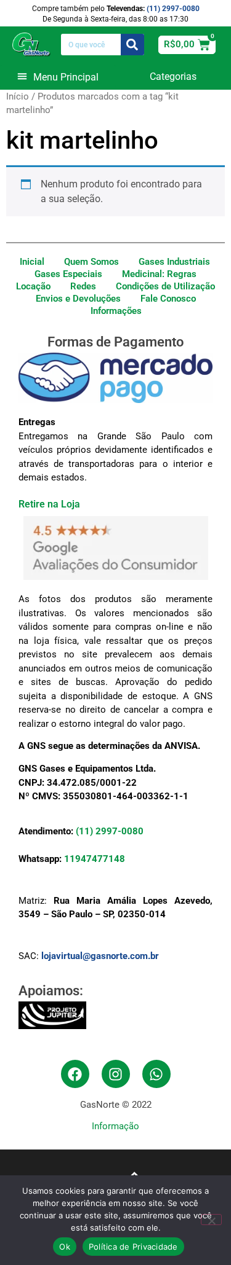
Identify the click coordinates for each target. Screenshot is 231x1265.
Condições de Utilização (165, 286)
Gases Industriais (174, 261)
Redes (83, 286)
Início (17, 96)
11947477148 (94, 858)
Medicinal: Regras (159, 274)
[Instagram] (116, 1074)
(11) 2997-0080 (173, 8)
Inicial (32, 261)
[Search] (133, 44)
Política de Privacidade (133, 1246)
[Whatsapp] (156, 1074)
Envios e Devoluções (78, 298)
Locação (33, 286)
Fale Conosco (168, 298)
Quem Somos (91, 261)
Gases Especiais (68, 274)
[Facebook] (75, 1074)
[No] (211, 1219)
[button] (58, 76)
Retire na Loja (49, 504)
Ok (64, 1246)
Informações (116, 310)
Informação (115, 1126)
